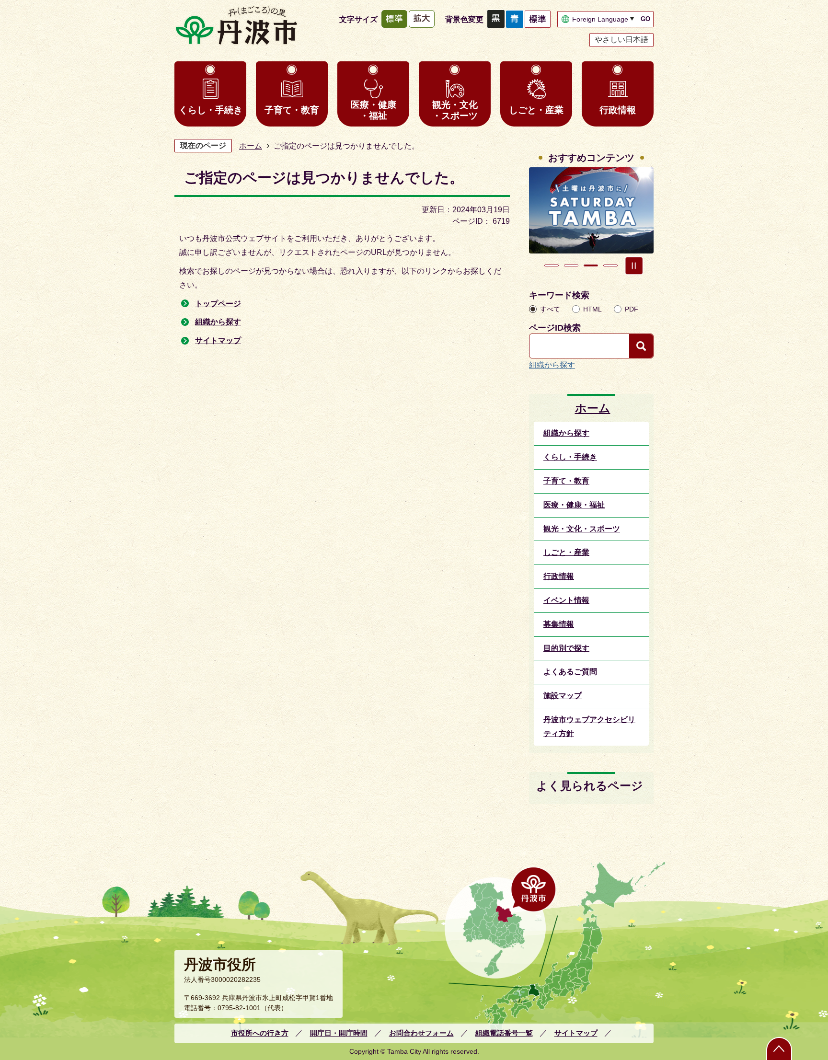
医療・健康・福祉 (373, 110)
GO (645, 19)
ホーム (250, 146)
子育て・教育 (291, 110)
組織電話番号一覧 (504, 1033)
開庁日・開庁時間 (339, 1033)
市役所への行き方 (259, 1033)
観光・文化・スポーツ (455, 110)
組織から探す (218, 322)
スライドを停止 (634, 265)
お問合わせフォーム (421, 1033)
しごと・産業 (536, 110)
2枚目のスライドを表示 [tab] (571, 265)
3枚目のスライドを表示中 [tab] (591, 265)
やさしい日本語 (621, 39)
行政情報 (617, 110)
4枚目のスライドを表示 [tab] (610, 265)
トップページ (218, 304)
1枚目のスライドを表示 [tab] (551, 265)
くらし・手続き (210, 110)
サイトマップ (218, 340)
